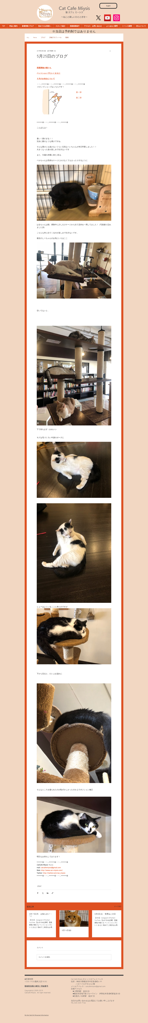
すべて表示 (117, 906)
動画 (67, 37)
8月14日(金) (66, 930)
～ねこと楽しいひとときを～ (74, 17)
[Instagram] (116, 17)
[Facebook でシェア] (38, 893)
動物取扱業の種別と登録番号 (36, 986)
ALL (28, 37)
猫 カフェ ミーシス (74, 12)
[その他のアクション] (110, 51)
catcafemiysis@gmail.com (95, 986)
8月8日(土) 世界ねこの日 (105, 914)
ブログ (43, 37)
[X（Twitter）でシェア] (43, 893)
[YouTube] (107, 17)
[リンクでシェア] (52, 893)
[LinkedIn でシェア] (48, 893)
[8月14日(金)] (74, 918)
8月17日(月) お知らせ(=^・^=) (40, 915)
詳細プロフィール (55, 37)
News (35, 37)
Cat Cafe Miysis (74, 8)
